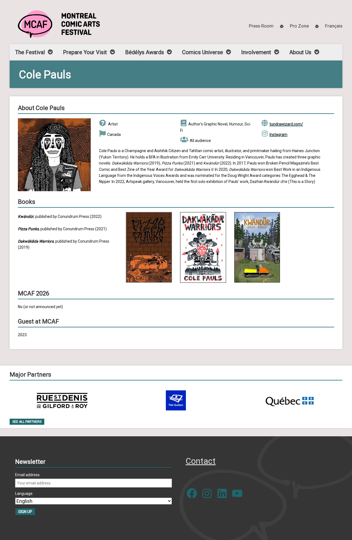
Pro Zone (299, 26)
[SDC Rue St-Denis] (62, 400)
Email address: (27, 475)
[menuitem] (333, 26)
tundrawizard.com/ (286, 124)
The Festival (30, 52)
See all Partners (27, 422)
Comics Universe (202, 52)
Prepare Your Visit (85, 52)
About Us (300, 52)
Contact (201, 461)
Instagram (278, 134)
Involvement (256, 52)
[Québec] (289, 400)
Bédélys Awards (144, 52)
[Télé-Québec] (176, 400)
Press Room (261, 26)
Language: (24, 493)
